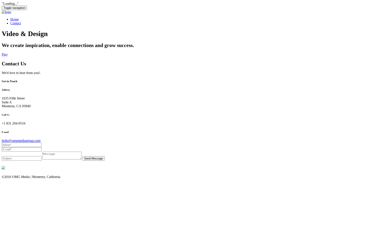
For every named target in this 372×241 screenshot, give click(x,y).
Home (14, 19)
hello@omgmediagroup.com (21, 140)
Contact (15, 23)
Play (5, 54)
